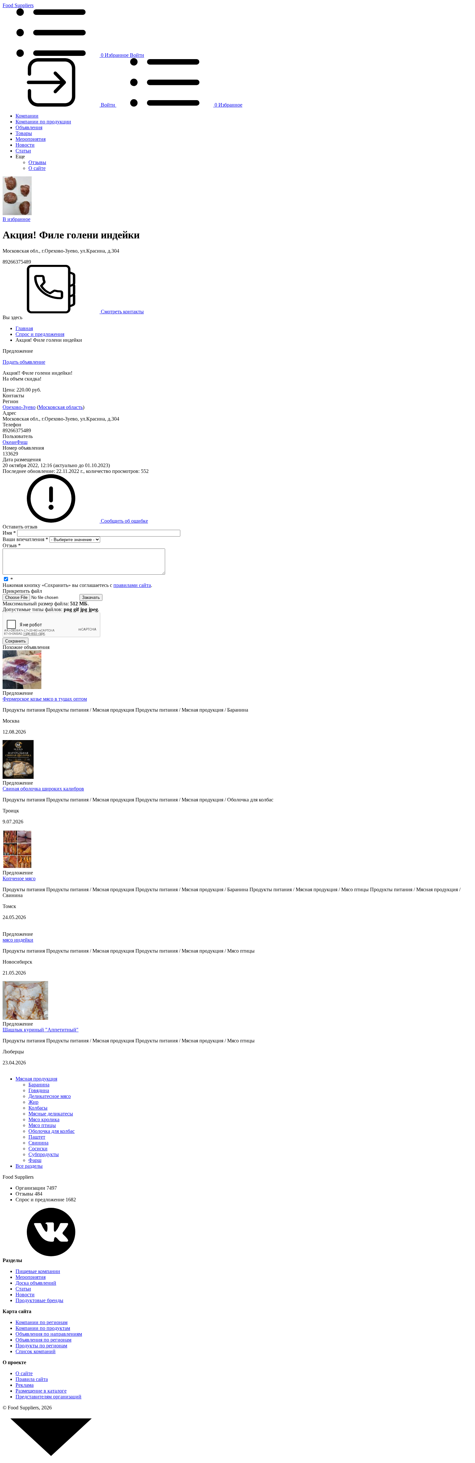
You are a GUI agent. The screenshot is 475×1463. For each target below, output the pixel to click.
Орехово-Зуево (19, 407)
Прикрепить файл (22, 591)
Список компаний (36, 1351)
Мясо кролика (43, 1119)
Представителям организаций (48, 1396)
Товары (24, 133)
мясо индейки (18, 940)
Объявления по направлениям (49, 1334)
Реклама (25, 1385)
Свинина (38, 1142)
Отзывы (37, 162)
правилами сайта (132, 585)
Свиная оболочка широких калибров (43, 788)
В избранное (16, 219)
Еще (20, 156)
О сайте (37, 168)
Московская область (60, 407)
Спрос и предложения (40, 334)
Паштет (36, 1137)
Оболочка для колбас (51, 1131)
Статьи (23, 150)
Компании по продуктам (43, 1328)
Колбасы (38, 1108)
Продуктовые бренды (39, 1300)
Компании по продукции (43, 121)
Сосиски (38, 1148)
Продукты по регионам (41, 1345)
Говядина (38, 1090)
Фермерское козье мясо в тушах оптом (45, 699)
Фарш (34, 1160)
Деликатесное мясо (49, 1096)
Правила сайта (32, 1379)
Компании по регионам (42, 1322)
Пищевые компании (38, 1271)
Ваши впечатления (25, 539)
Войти (137, 55)
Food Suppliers (18, 5)
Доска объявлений (36, 1283)
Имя (9, 533)
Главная (24, 328)
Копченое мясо (19, 878)
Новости (25, 145)
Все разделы (29, 1166)
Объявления (29, 127)
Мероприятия (31, 139)
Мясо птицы (42, 1125)
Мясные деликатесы (50, 1113)
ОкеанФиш (15, 442)
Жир (33, 1102)
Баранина (38, 1084)
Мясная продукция (36, 1079)
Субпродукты (43, 1154)
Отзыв (12, 545)
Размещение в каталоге (41, 1391)
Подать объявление (24, 362)
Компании (27, 116)
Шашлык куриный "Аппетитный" (41, 1029)
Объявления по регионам (43, 1340)
